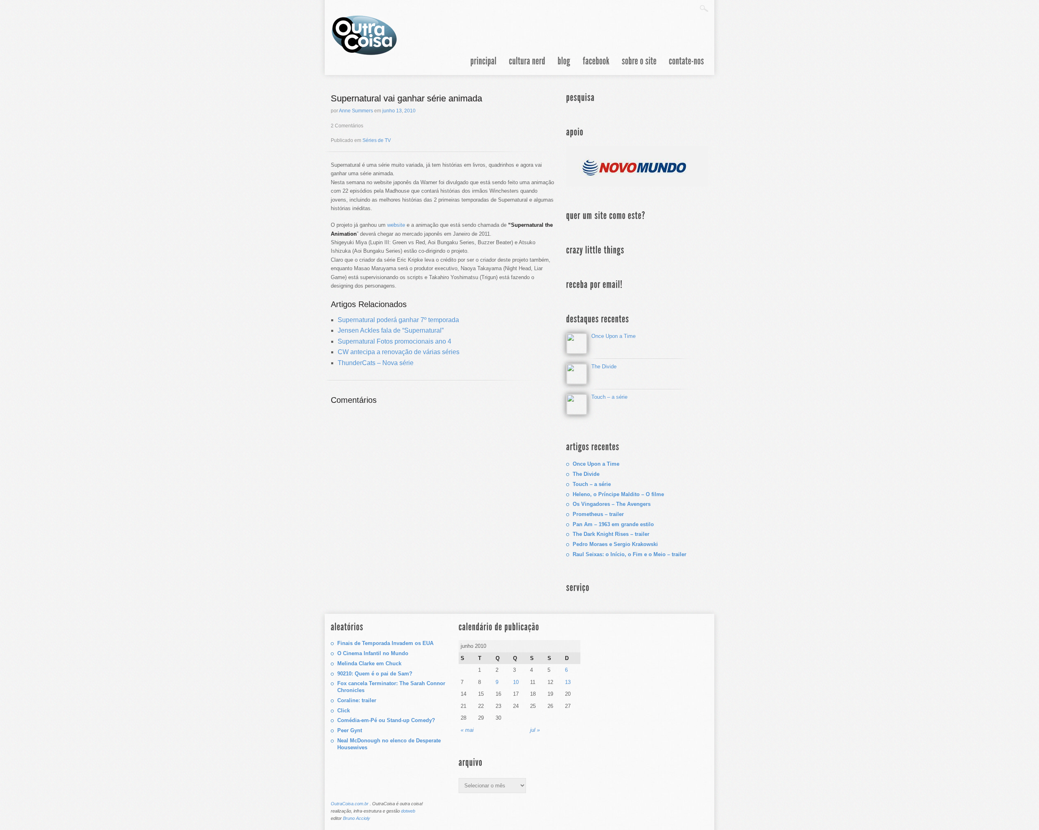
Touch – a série (609, 397)
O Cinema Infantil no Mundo (372, 653)
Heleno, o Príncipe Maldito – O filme (618, 494)
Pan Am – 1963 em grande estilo (613, 524)
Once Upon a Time (613, 336)
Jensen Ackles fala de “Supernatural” (391, 330)
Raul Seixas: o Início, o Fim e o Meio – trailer (629, 554)
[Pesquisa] (704, 8)
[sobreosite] (639, 66)
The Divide (604, 366)
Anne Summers (356, 111)
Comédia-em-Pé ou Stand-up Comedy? (386, 720)
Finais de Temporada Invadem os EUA (385, 643)
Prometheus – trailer (598, 514)
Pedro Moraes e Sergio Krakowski (615, 544)
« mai (467, 730)
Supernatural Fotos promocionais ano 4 (394, 341)
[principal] (483, 66)
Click (343, 710)
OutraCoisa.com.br (350, 803)
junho (388, 111)
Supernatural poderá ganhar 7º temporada (398, 319)
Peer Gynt (349, 730)
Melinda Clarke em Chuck (369, 663)
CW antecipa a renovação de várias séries (398, 351)
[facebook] (596, 66)
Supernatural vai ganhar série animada (406, 98)
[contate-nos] (686, 66)
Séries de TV (376, 140)
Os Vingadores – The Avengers (612, 504)
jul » (535, 730)
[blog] (564, 66)
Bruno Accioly (356, 818)
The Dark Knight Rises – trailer (611, 534)
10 (516, 682)
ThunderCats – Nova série (376, 362)
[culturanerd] (527, 66)
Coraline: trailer (356, 700)
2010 (410, 111)
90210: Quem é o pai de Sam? (374, 674)
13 (399, 111)
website (396, 225)
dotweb (408, 810)
